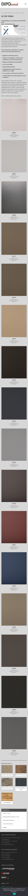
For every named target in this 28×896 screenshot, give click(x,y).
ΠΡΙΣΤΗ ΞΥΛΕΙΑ (6, 813)
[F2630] (14, 707)
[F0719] (14, 336)
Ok (14, 893)
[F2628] (14, 625)
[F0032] (14, 172)
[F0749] (14, 501)
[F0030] (14, 130)
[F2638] (14, 749)
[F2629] (14, 666)
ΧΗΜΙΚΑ (5, 827)
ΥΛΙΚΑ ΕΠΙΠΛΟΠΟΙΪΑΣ (8, 824)
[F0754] (14, 584)
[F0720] (14, 378)
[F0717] (14, 254)
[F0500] (14, 213)
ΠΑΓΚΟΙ (17, 13)
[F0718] (14, 295)
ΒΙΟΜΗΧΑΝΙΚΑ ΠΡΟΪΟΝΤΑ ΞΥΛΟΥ (11, 817)
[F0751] (14, 543)
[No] (26, 891)
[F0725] (14, 460)
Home (2, 13)
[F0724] (14, 419)
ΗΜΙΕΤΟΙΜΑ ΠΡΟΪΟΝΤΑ (10, 13)
